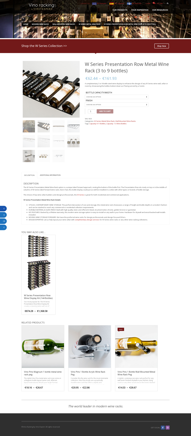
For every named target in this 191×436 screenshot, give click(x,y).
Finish (89, 100)
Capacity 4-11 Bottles (97, 123)
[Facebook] (163, 428)
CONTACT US (85, 3)
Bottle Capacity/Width (99, 92)
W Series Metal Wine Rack (104, 121)
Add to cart (105, 111)
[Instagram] (168, 428)
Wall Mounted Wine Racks (125, 121)
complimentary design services (87, 220)
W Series (80, 195)
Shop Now (161, 46)
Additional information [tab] (50, 175)
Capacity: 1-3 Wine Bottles (116, 123)
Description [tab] (29, 175)
